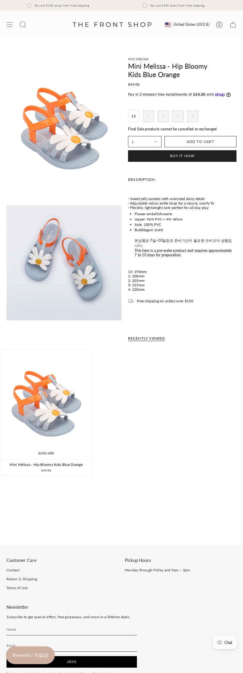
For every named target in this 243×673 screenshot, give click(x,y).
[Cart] (233, 24)
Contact (13, 570)
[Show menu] (9, 24)
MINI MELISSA (138, 59)
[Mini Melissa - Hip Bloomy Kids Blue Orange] (46, 404)
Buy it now (182, 156)
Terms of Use (17, 588)
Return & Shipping (22, 579)
